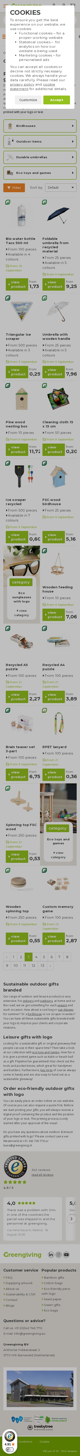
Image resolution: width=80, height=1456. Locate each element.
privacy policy (22, 84)
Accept (56, 100)
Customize (28, 100)
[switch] (10, 1449)
